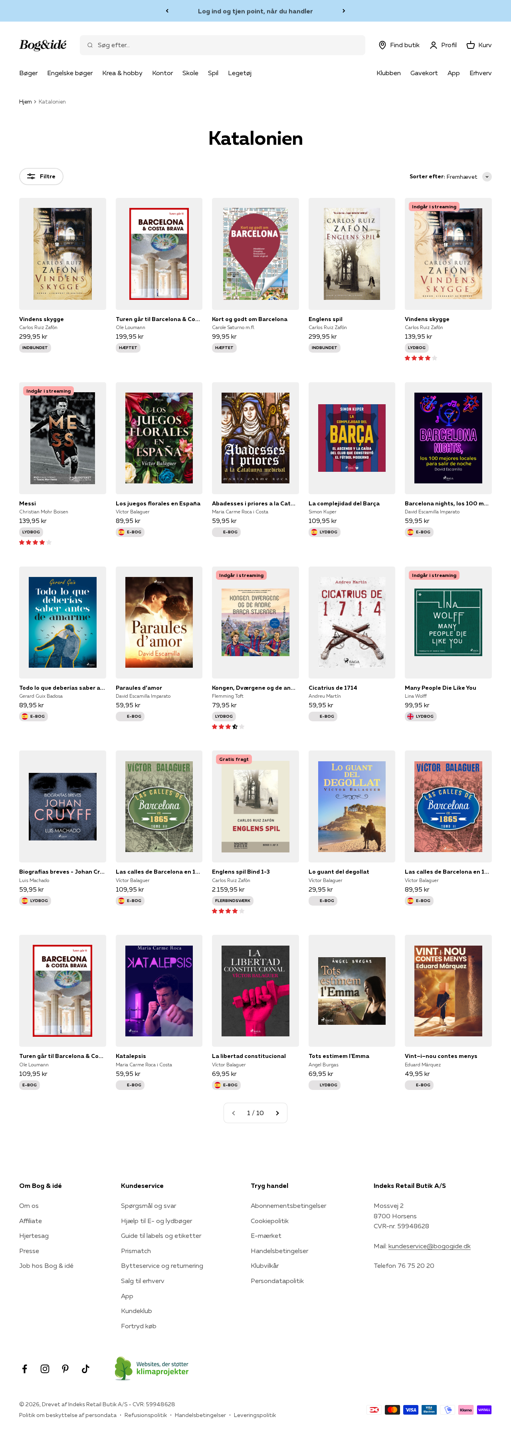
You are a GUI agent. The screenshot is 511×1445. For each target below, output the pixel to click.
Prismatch (136, 1251)
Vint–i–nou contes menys (441, 1056)
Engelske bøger (70, 73)
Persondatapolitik (277, 1281)
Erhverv (480, 73)
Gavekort (424, 73)
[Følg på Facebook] (24, 1368)
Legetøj (240, 73)
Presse (29, 1251)
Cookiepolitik (270, 1221)
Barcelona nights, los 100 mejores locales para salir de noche (448, 503)
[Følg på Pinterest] (65, 1368)
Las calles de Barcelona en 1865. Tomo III (159, 871)
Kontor (162, 73)
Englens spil (326, 319)
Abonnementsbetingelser (288, 1205)
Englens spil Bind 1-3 (241, 871)
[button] (421, 357)
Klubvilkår (265, 1265)
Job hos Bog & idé (46, 1265)
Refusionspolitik (146, 1415)
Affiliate (30, 1221)
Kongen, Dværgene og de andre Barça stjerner (255, 687)
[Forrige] (167, 11)
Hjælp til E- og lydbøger (156, 1221)
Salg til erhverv (142, 1281)
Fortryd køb (138, 1326)
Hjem (25, 101)
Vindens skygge (41, 319)
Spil (213, 73)
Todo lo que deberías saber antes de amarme (62, 687)
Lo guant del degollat (339, 871)
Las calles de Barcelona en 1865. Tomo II (448, 871)
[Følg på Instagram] (45, 1368)
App (454, 73)
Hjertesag (34, 1235)
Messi (27, 503)
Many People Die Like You (440, 687)
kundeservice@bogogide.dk (429, 1246)
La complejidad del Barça (344, 503)
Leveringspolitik (255, 1415)
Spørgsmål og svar (148, 1205)
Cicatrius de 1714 (333, 687)
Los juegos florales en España (158, 503)
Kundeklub (136, 1311)
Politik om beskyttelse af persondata (68, 1415)
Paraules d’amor (139, 687)
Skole (190, 73)
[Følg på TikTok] (85, 1368)
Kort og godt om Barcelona (249, 319)
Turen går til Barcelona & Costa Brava (159, 319)
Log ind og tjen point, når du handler (255, 10)
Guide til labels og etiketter (161, 1235)
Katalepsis (131, 1056)
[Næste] (344, 11)
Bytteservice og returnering (162, 1265)
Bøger (28, 73)
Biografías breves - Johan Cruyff (62, 871)
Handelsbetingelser (279, 1251)
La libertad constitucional (249, 1056)
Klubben (388, 73)
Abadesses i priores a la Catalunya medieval (255, 503)
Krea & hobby (122, 73)
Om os (29, 1205)
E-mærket (266, 1235)
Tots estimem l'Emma (339, 1056)
